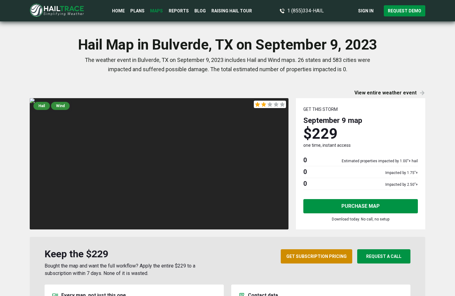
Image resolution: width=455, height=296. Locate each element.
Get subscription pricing (316, 256)
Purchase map (360, 206)
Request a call (383, 256)
